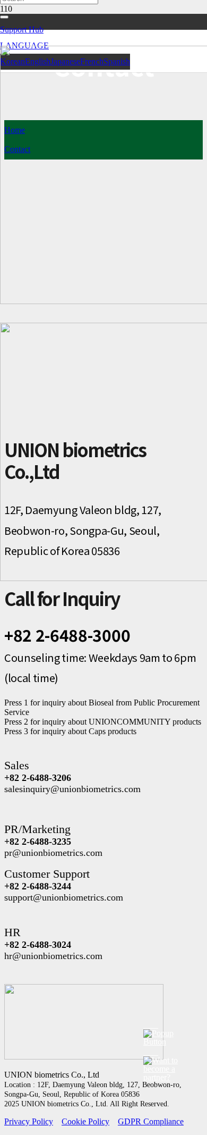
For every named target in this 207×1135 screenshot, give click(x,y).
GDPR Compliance (151, 1121)
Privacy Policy (28, 1121)
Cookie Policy (85, 1121)
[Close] (4, 17)
